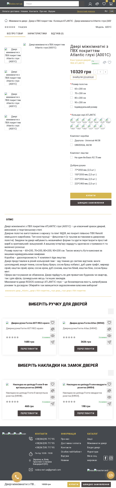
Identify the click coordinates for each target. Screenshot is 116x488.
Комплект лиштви (79, 153)
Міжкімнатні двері (97, 443)
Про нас (43, 11)
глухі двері (55, 291)
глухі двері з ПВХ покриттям (74, 291)
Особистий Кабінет (71, 452)
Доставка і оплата (71, 443)
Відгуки (51, 11)
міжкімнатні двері (12, 291)
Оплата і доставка (10, 11)
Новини (24, 11)
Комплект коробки (79, 136)
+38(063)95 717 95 (45, 443)
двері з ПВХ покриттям (39, 291)
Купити (73, 484)
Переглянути (29, 349)
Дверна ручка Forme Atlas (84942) (80, 328)
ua (111, 11)
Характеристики (37, 33)
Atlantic (25, 291)
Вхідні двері (93, 447)
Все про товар (15, 33)
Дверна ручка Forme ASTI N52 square (24, 328)
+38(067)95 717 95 (45, 447)
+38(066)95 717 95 (45, 439)
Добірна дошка (77, 165)
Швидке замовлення (96, 484)
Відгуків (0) (57, 33)
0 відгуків (22, 27)
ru (106, 11)
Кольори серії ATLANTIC (84, 115)
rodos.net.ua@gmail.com (48, 470)
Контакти (33, 11)
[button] (111, 311)
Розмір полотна (79, 84)
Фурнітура (92, 452)
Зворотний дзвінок (86, 11)
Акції (90, 439)
